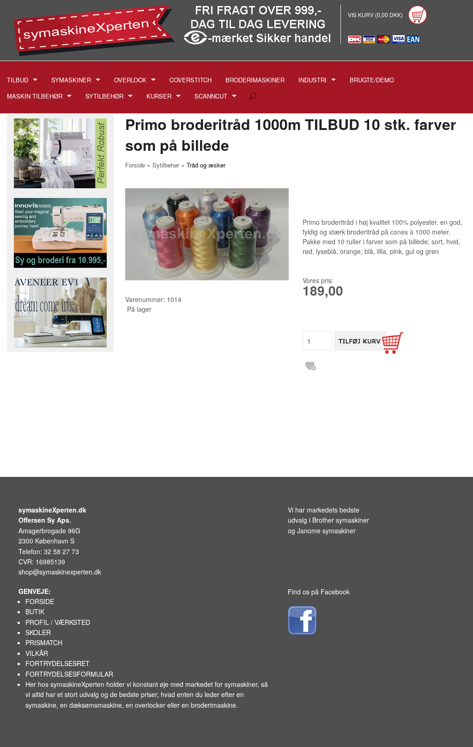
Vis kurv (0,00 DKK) (376, 15)
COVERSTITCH (191, 79)
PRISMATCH (43, 642)
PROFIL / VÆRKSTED (57, 622)
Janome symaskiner (326, 530)
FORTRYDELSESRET (57, 663)
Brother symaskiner (340, 520)
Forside (135, 165)
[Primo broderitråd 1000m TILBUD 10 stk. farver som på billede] (207, 234)
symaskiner (240, 684)
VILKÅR (36, 653)
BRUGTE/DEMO (372, 79)
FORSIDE (39, 601)
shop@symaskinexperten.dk (59, 571)
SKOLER (38, 632)
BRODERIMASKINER (255, 79)
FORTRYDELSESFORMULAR (69, 674)
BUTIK (34, 611)
